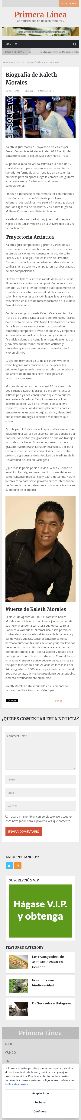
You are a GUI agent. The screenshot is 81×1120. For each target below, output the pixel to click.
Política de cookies (16, 1084)
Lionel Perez (12, 90)
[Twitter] (9, 865)
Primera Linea (40, 15)
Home (9, 62)
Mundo (10, 1052)
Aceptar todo (40, 1093)
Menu (9, 44)
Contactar (69, 3)
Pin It (58, 701)
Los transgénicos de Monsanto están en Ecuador (48, 962)
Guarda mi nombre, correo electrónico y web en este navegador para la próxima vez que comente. (39, 819)
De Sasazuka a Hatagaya (51, 1003)
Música (20, 62)
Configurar (41, 1111)
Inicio (9, 1044)
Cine (8, 1061)
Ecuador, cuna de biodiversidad (45, 982)
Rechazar (40, 1102)
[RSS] (17, 865)
